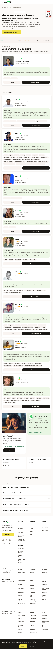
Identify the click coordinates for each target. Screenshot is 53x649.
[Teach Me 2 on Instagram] (9, 540)
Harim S (17, 210)
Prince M (17, 341)
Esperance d (18, 239)
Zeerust (19, 7)
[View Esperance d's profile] (8, 242)
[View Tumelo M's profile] (8, 61)
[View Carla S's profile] (8, 381)
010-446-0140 (6, 543)
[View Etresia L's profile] (8, 179)
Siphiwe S (17, 305)
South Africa (5, 7)
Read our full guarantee (35, 432)
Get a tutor (9, 450)
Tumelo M (17, 58)
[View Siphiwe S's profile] (8, 308)
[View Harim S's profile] (8, 213)
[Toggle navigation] (49, 2)
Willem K (17, 272)
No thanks (31, 646)
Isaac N (16, 99)
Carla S (16, 378)
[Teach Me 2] (6, 2)
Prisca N (17, 133)
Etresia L (17, 176)
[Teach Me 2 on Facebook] (3, 540)
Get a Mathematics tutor (11, 32)
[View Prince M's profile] (8, 345)
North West (13, 7)
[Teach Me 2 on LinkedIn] (6, 540)
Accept (23, 646)
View (12, 82)
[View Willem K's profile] (8, 275)
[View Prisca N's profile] (8, 136)
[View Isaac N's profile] (8, 102)
